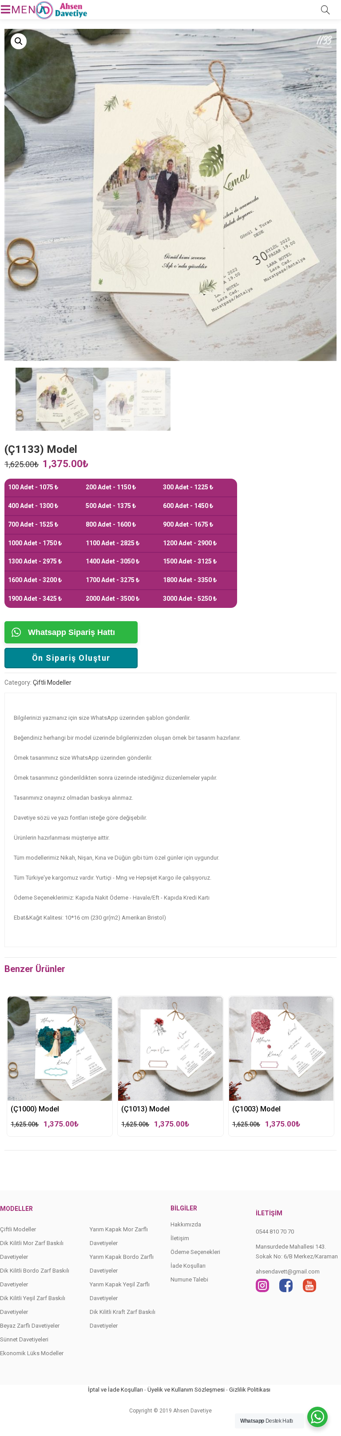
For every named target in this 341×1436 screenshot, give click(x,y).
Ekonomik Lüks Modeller (31, 1353)
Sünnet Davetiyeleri (24, 1339)
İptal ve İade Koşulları (115, 1389)
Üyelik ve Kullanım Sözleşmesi (186, 1389)
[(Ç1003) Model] (281, 1004)
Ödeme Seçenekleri (195, 1252)
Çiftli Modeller (52, 682)
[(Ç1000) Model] (60, 1004)
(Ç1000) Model (35, 1109)
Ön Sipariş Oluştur (71, 657)
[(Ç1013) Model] (170, 1004)
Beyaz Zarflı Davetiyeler (29, 1325)
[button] (19, 41)
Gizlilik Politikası (249, 1389)
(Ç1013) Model (145, 1109)
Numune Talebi (189, 1279)
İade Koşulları (188, 1265)
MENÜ (19, 10)
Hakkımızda (185, 1224)
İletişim (179, 1238)
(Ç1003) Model (256, 1109)
